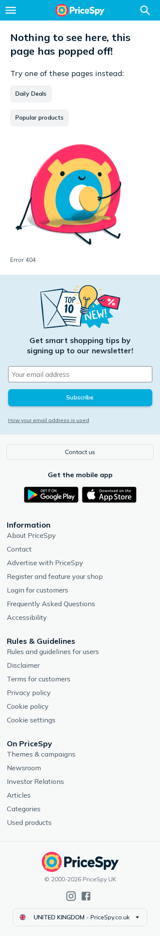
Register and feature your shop (55, 576)
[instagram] (71, 896)
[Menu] (10, 10)
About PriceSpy (31, 535)
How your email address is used (48, 420)
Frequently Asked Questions (51, 603)
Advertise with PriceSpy (45, 562)
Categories (24, 808)
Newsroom (24, 767)
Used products (29, 822)
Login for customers (37, 590)
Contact (19, 549)
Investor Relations (35, 781)
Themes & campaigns (41, 754)
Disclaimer (23, 665)
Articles (19, 795)
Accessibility (27, 617)
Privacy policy (29, 692)
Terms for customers (38, 679)
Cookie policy (28, 706)
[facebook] (86, 896)
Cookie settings (31, 720)
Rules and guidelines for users (53, 651)
